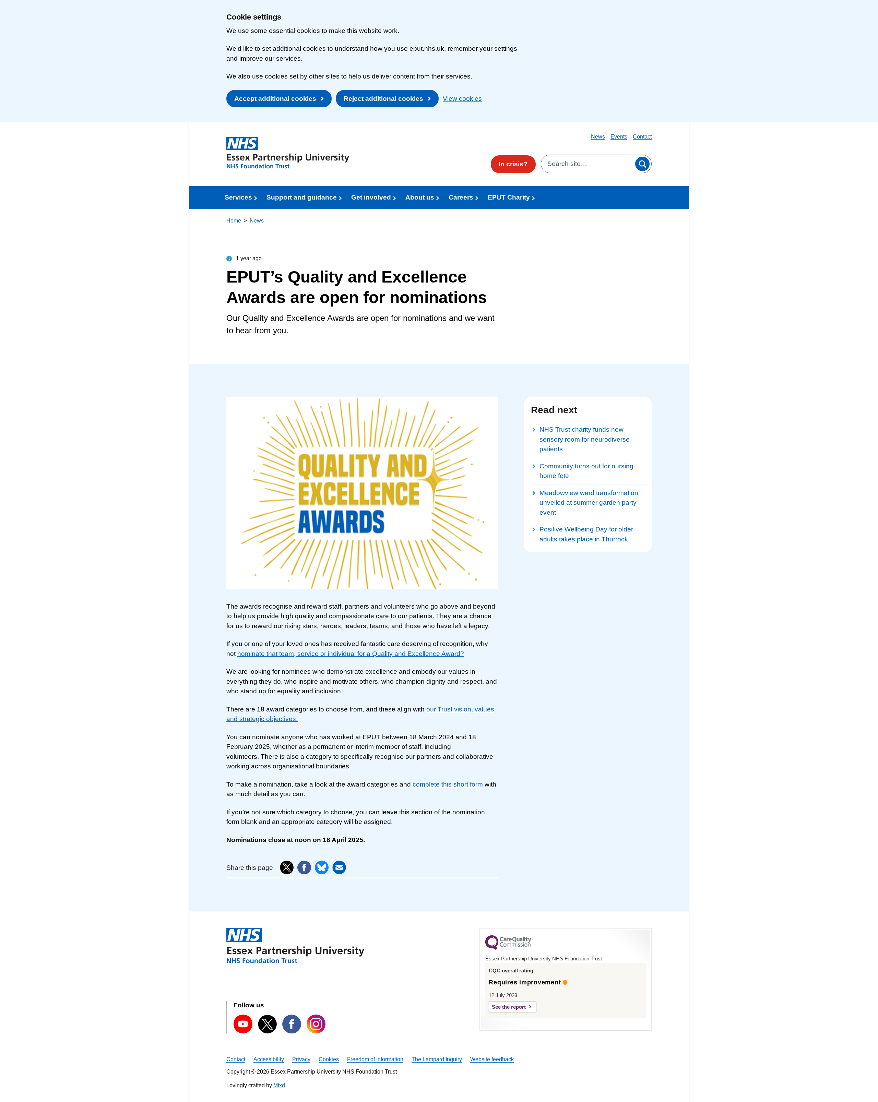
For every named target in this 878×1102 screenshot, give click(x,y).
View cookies (462, 98)
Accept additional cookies (275, 98)
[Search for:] (587, 164)
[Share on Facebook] (304, 867)
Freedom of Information (375, 1059)
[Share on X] (287, 867)
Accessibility (268, 1059)
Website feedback (492, 1059)
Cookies (329, 1059)
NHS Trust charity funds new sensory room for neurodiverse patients (584, 439)
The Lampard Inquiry (437, 1059)
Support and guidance (301, 197)
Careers (461, 197)
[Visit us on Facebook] (291, 1024)
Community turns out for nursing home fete (586, 471)
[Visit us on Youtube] (243, 1024)
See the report (509, 1007)
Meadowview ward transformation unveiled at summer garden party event (588, 502)
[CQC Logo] (508, 948)
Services (238, 197)
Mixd (279, 1085)
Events (618, 137)
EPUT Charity (509, 197)
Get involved (371, 197)
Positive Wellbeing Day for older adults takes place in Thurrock (586, 534)
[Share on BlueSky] (322, 867)
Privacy (301, 1059)
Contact (642, 137)
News (598, 137)
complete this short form (448, 784)
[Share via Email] (339, 867)
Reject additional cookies (383, 98)
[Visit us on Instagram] (316, 1024)
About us (419, 197)
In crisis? (513, 164)
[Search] (642, 164)
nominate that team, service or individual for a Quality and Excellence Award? (350, 653)
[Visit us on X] (267, 1024)
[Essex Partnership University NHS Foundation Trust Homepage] (287, 153)
